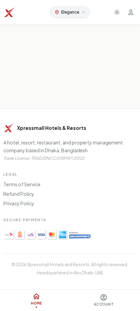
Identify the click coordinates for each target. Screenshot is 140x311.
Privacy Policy (18, 203)
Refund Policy (18, 194)
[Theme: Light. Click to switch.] (117, 12)
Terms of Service (21, 184)
